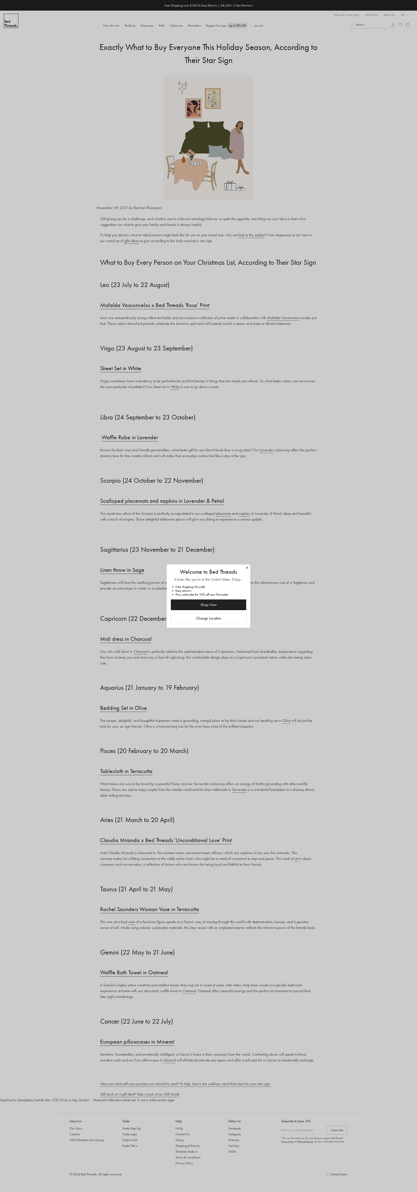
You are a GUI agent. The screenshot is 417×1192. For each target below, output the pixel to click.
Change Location (208, 618)
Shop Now (209, 604)
